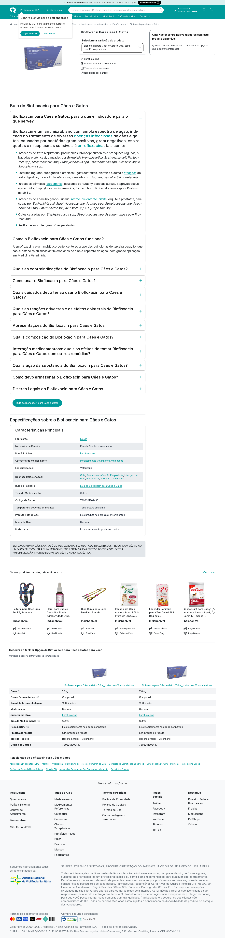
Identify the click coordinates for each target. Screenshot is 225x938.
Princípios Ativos (64, 833)
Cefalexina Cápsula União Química (26, 769)
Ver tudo (209, 572)
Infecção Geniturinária (112, 478)
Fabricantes (61, 854)
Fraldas (192, 808)
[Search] (160, 10)
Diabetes (76, 16)
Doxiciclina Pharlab (120, 769)
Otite (82, 475)
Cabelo (192, 824)
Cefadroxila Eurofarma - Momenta (163, 764)
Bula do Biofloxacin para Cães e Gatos (37, 402)
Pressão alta (91, 16)
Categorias (61, 813)
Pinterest (158, 824)
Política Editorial (20, 804)
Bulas (57, 839)
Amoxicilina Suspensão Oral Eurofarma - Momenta (83, 769)
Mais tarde (49, 33)
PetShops (194, 819)
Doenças (59, 844)
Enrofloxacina (119, 24)
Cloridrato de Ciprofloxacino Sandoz (126, 764)
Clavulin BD (51, 769)
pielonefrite (89, 199)
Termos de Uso (112, 810)
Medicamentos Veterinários (95, 24)
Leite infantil (108, 16)
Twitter (157, 803)
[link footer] (69, 919)
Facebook (159, 808)
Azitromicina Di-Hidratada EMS (24, 764)
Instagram (159, 813)
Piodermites (92, 478)
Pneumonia (93, 475)
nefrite (75, 199)
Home (16, 24)
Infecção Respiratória (111, 475)
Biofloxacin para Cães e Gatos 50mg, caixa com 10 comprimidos (107, 47)
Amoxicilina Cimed (191, 764)
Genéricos (145, 16)
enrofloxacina (91, 145)
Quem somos (18, 799)
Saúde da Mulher (127, 16)
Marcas (59, 849)
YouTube (158, 819)
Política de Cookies (114, 804)
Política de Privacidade (116, 799)
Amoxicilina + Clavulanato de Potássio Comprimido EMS (79, 764)
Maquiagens (195, 813)
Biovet (83, 438)
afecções (130, 173)
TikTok (157, 829)
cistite (102, 199)
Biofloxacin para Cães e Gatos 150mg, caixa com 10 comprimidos (177, 685)
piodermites (54, 183)
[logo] (13, 10)
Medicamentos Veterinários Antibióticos (101, 460)
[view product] (26, 594)
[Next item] (212, 611)
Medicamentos (63, 799)
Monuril (45, 764)
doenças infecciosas (93, 136)
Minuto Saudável (20, 827)
